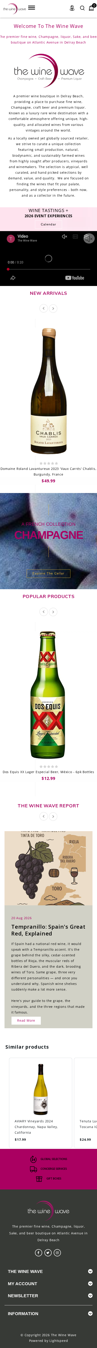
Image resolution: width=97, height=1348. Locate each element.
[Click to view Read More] (53, 867)
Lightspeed (58, 1340)
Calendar (48, 224)
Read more (26, 1020)
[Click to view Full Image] (43, 867)
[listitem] (40, 1103)
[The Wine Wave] (14, 8)
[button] (4, 1103)
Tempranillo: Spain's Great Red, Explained (48, 930)
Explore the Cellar (48, 573)
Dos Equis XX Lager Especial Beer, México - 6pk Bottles (48, 772)
